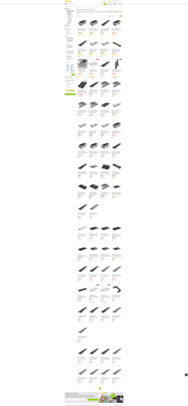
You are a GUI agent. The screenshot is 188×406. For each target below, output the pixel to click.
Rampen (69, 23)
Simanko (68, 81)
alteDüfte (68, 85)
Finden (73, 74)
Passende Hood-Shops (70, 80)
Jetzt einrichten (69, 94)
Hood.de (68, 1)
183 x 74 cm (82, 92)
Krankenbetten (70, 19)
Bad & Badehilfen (70, 16)
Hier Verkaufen (69, 78)
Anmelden (92, 399)
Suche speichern (79, 15)
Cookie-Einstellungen (89, 405)
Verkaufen (104, 1)
